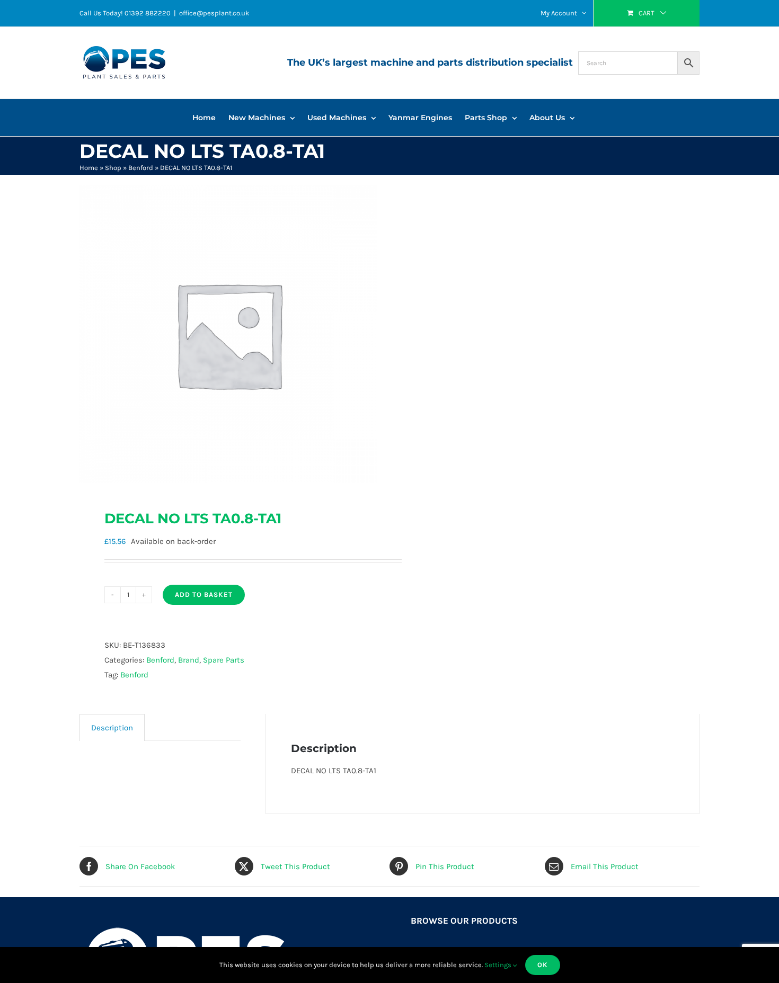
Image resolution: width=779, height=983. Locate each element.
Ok (542, 965)
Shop (113, 168)
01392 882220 (148, 13)
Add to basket (204, 594)
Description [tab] (112, 727)
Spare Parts (223, 660)
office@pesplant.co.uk (214, 13)
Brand (188, 660)
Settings (498, 965)
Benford (140, 168)
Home (88, 168)
